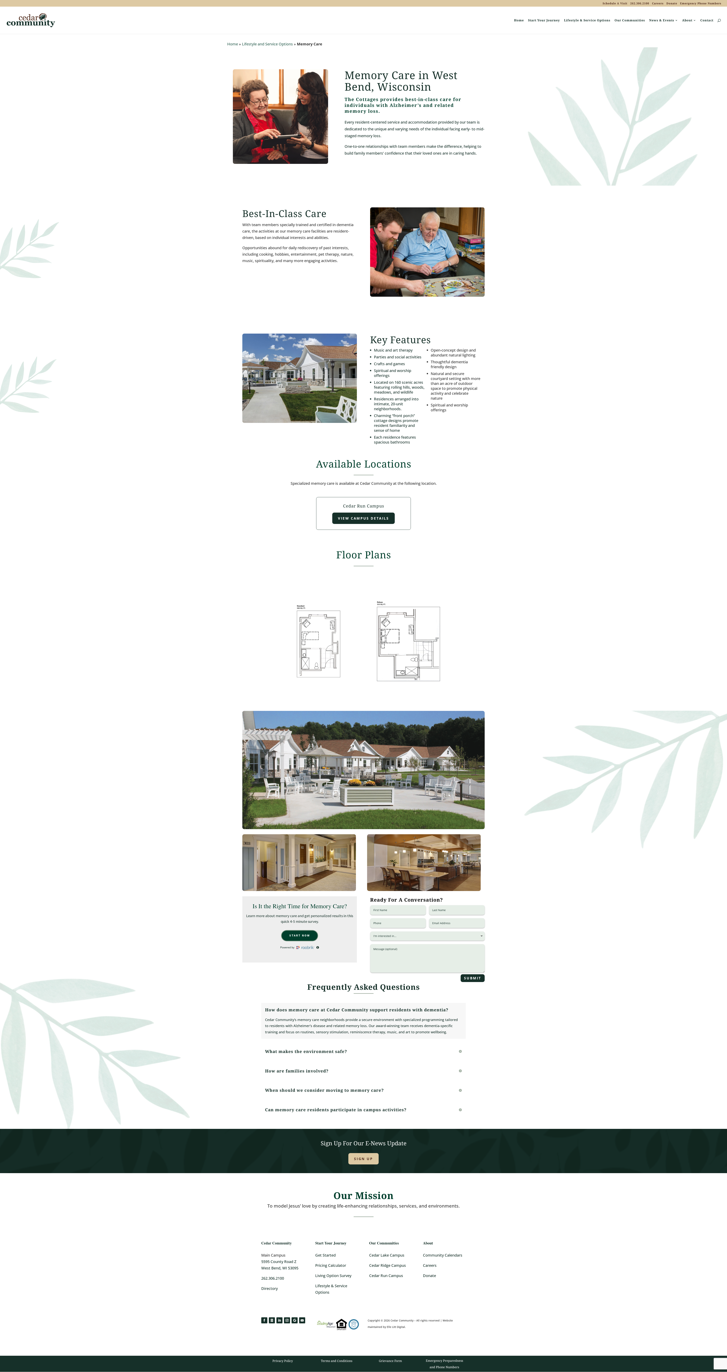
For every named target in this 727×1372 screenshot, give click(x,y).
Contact (706, 20)
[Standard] (318, 691)
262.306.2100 (639, 3)
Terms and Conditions (336, 1361)
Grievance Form (390, 1361)
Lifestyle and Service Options (267, 44)
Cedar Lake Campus (386, 1255)
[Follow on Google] (295, 1320)
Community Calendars (442, 1255)
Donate (671, 3)
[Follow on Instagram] (287, 1320)
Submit (472, 978)
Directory (269, 1288)
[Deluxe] (408, 691)
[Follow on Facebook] (264, 1320)
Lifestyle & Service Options (587, 20)
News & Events (661, 20)
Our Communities (630, 20)
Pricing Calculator (330, 1265)
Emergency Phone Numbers (700, 3)
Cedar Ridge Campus (387, 1265)
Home (519, 20)
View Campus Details (363, 518)
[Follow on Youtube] (302, 1320)
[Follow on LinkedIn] (279, 1320)
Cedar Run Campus (386, 1275)
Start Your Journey (544, 20)
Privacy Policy (282, 1361)
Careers (658, 3)
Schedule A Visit (615, 3)
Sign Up (363, 1158)
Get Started (325, 1255)
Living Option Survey (333, 1275)
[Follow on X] (272, 1320)
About (687, 20)
